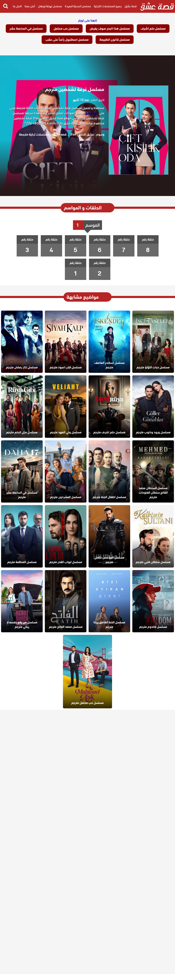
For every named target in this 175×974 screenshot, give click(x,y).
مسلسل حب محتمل (66, 29)
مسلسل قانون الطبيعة (114, 40)
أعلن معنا (30, 6)
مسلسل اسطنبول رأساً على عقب (67, 40)
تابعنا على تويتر (87, 20)
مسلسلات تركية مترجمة (34, 134)
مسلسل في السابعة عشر (26, 29)
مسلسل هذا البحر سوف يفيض (110, 29)
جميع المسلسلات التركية (108, 6)
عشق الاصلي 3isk (82, 134)
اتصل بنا (17, 6)
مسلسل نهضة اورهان (50, 6)
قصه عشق (60, 134)
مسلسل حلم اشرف (153, 29)
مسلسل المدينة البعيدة (78, 6)
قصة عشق (131, 6)
